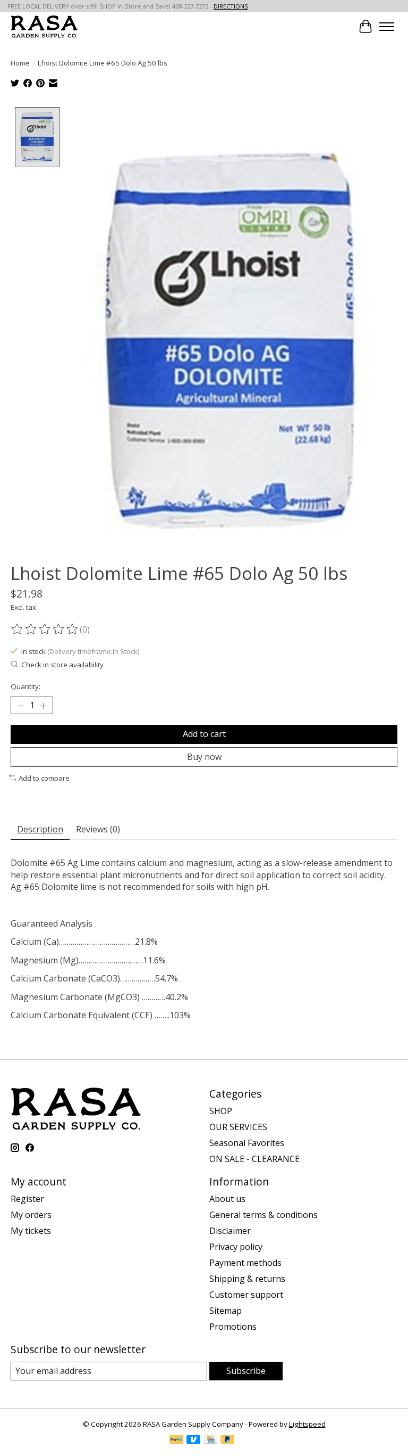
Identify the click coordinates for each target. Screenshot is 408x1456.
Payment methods (245, 1263)
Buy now (204, 757)
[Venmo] (193, 1440)
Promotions (233, 1326)
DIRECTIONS (231, 6)
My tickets (31, 1231)
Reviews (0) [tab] (98, 829)
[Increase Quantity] (43, 706)
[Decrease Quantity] (21, 706)
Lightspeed (307, 1424)
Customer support (246, 1294)
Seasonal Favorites (246, 1143)
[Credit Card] (210, 1440)
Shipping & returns (247, 1279)
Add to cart (204, 734)
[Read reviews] (45, 629)
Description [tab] (40, 829)
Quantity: (25, 686)
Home (20, 63)
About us (227, 1199)
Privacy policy (235, 1247)
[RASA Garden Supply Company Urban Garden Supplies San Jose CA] (44, 26)
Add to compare (44, 778)
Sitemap (225, 1310)
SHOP (220, 1111)
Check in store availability (62, 664)
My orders (31, 1215)
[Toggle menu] (386, 26)
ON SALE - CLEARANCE (254, 1159)
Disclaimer (230, 1231)
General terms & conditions (263, 1215)
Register (27, 1199)
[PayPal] (176, 1440)
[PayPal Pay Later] (227, 1440)
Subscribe (246, 1371)
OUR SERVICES (238, 1127)
